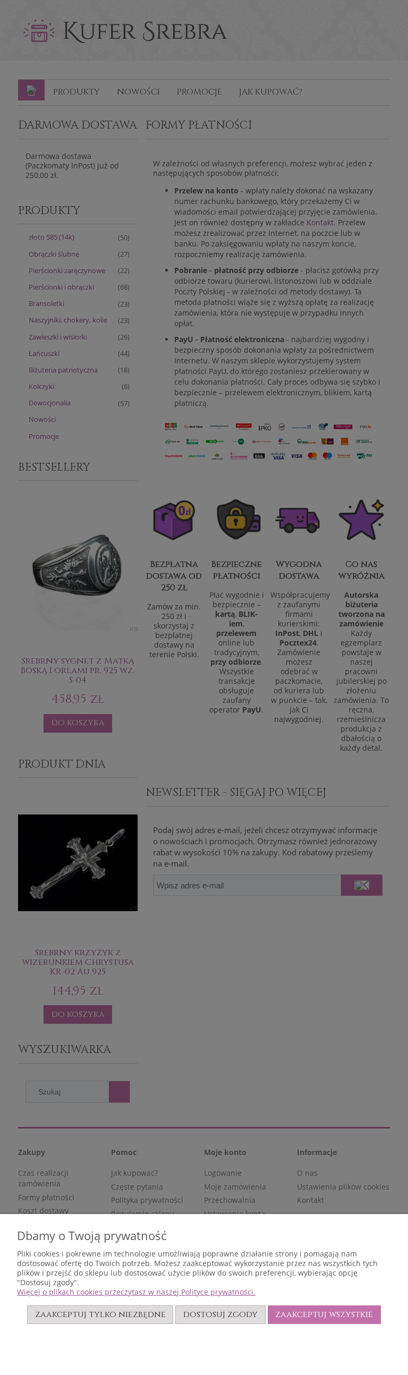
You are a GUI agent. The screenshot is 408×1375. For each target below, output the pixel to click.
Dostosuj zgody (220, 1314)
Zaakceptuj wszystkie (324, 1314)
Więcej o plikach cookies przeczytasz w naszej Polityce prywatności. (136, 1292)
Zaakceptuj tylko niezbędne (100, 1314)
